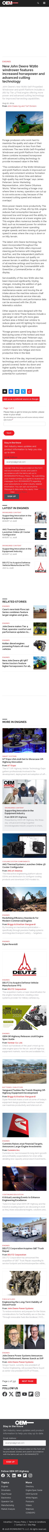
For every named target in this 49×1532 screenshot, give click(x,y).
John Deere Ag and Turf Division (21, 106)
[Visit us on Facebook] (4, 1394)
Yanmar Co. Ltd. (15, 1043)
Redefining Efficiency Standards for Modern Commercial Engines (20, 919)
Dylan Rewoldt (10, 944)
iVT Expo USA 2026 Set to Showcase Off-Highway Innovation (23, 760)
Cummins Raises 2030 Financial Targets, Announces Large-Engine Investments (22, 1145)
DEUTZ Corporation (16, 989)
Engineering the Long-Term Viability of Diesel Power (22, 1303)
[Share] (11, 391)
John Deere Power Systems (20, 1308)
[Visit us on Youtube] (24, 1394)
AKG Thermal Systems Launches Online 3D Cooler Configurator (16, 532)
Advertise (7, 1522)
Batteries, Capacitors (12, 1087)
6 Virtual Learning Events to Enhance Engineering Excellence (21, 1198)
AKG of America (14, 871)
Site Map (32, 1525)
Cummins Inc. (13, 1150)
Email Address (11, 457)
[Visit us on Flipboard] (31, 1394)
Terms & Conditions (37, 1522)
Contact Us (21, 1525)
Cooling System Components (16, 861)
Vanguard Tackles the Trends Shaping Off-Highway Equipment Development (24, 1091)
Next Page (27, 1381)
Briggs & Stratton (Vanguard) (21, 924)
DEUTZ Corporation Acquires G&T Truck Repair (23, 1249)
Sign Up (11, 496)
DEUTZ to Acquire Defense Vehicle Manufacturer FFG (16, 563)
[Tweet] (23, 391)
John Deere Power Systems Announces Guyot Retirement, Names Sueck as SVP (23, 1357)
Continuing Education (12, 1194)
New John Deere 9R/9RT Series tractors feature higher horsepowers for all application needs (16, 663)
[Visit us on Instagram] (37, 1394)
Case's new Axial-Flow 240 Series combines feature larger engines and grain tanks (15, 612)
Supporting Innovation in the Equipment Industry (16, 516)
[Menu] (44, 3)
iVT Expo (11, 765)
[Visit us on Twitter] (11, 1394)
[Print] (4, 391)
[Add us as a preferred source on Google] (29, 391)
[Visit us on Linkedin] (18, 1394)
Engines (6, 62)
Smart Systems (9, 756)
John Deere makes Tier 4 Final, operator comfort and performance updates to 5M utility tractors (16, 629)
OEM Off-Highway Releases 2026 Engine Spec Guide (22, 1037)
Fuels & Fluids (8, 1299)
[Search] (38, 3)
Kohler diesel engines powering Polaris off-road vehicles (15, 646)
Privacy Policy (21, 492)
